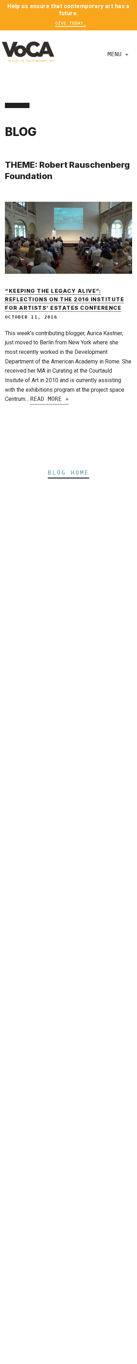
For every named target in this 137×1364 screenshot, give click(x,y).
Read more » (49, 399)
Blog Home (69, 472)
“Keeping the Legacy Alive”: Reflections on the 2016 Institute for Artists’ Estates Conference (64, 299)
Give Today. (70, 23)
